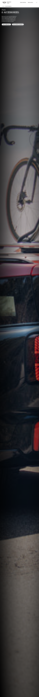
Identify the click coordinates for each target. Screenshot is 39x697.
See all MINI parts (6, 24)
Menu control (36, 2)
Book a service (30, 2)
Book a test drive (23, 2)
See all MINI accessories (18, 24)
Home (3, 6)
